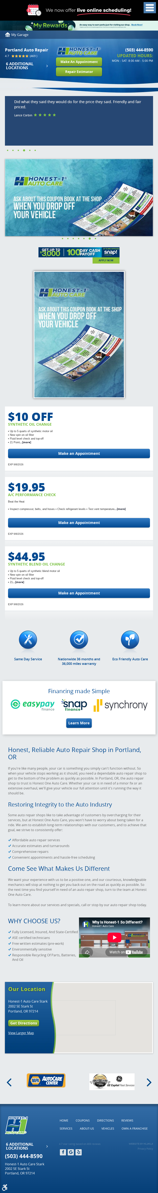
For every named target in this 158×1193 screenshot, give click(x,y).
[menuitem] (64, 1120)
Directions (105, 1120)
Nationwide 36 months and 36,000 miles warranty (79, 661)
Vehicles (107, 1128)
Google (71, 1152)
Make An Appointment (79, 61)
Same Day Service (28, 659)
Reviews (127, 1120)
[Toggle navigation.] (150, 7)
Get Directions (23, 1023)
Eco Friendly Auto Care (130, 659)
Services (66, 1128)
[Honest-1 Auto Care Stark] (79, 51)
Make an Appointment (79, 453)
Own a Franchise (135, 1128)
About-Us (87, 1128)
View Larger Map (21, 1033)
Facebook (63, 1152)
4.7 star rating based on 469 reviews (80, 1143)
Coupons (83, 1120)
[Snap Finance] (79, 255)
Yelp (79, 1152)
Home (64, 1120)
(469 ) (33, 56)
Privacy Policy (145, 1148)
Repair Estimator (79, 71)
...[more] (25, 442)
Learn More (79, 723)
